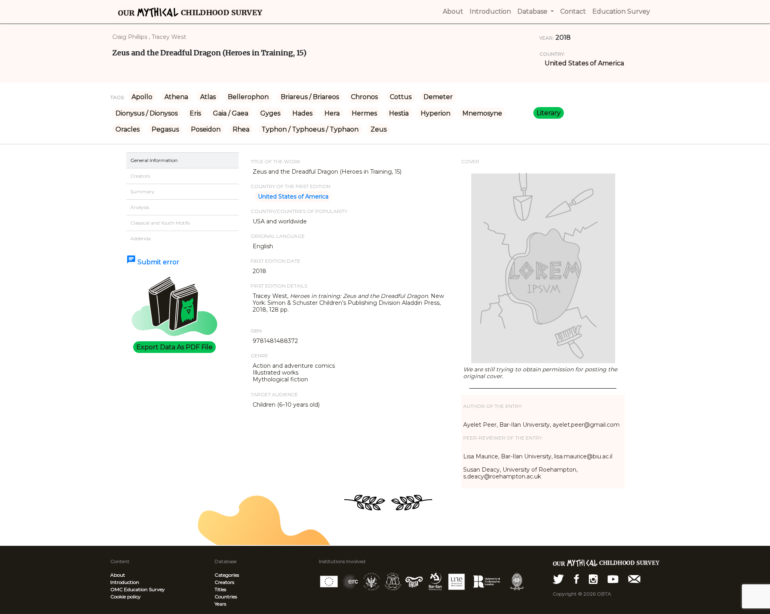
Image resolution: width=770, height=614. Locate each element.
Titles (220, 589)
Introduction (124, 582)
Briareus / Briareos (310, 97)
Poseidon (206, 129)
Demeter (438, 97)
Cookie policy (125, 597)
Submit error (152, 262)
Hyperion (435, 113)
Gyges (270, 113)
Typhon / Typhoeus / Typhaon (310, 129)
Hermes (364, 113)
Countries (226, 597)
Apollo (142, 97)
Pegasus (165, 129)
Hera (332, 113)
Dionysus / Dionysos (147, 113)
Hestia (399, 113)
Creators (224, 582)
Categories (227, 575)
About (117, 575)
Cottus (400, 97)
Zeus (379, 129)
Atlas (208, 97)
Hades (302, 113)
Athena (176, 97)
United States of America (584, 63)
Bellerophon (248, 97)
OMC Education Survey (137, 589)
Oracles (128, 129)
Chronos (364, 97)
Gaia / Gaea (230, 113)
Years (220, 604)
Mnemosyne (482, 113)
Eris (195, 113)
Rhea (241, 129)
